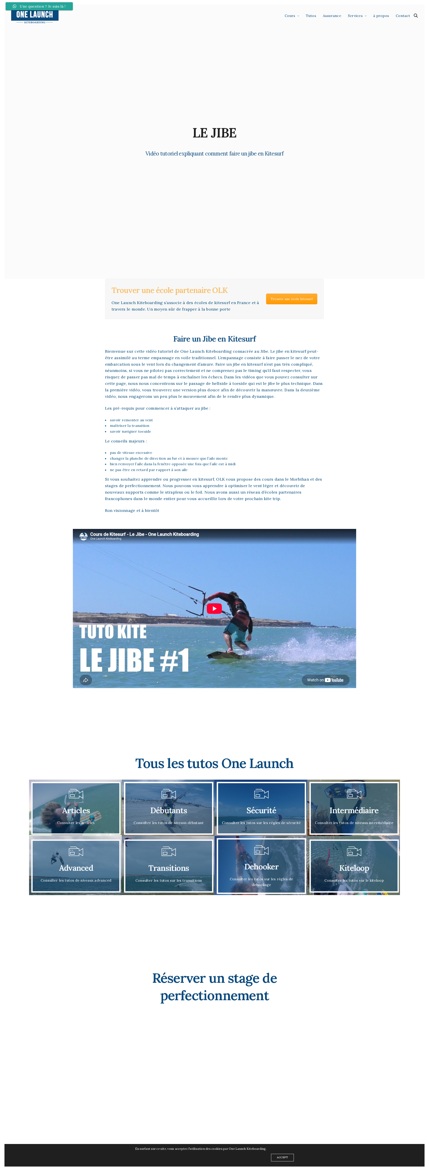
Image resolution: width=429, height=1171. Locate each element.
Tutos (311, 15)
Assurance (332, 15)
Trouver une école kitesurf (292, 299)
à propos (381, 15)
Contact (403, 15)
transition (140, 425)
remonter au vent (137, 419)
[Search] (416, 16)
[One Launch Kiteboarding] (35, 15)
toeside (144, 431)
